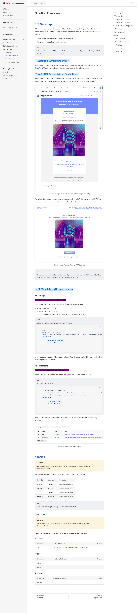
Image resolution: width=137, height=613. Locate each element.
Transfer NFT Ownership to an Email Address (123, 22)
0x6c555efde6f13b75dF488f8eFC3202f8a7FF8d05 (70, 548)
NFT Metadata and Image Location (123, 26)
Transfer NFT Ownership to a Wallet (123, 19)
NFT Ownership (118, 16)
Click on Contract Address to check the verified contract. (123, 42)
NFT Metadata (119, 32)
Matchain (119, 45)
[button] (13, 22)
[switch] (132, 3)
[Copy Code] (99, 328)
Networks (116, 35)
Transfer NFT (40, 68)
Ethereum (119, 51)
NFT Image (118, 29)
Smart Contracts (120, 38)
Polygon (119, 48)
